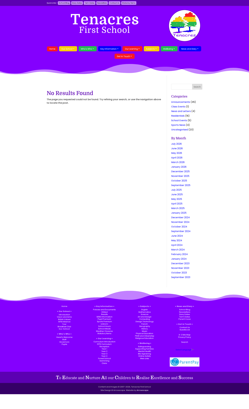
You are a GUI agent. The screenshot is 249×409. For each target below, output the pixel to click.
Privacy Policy (184, 337)
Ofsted (104, 312)
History (144, 328)
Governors (64, 342)
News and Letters (181, 111)
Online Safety (144, 356)
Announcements (180, 102)
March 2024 (178, 249)
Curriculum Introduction (104, 341)
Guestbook (185, 329)
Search (184, 342)
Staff (64, 339)
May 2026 (176, 153)
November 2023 (180, 268)
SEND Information (104, 317)
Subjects (150, 48)
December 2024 (180, 217)
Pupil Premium (104, 319)
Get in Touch (123, 56)
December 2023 (180, 263)
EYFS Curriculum (104, 344)
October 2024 (179, 226)
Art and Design (144, 317)
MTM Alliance (64, 321)
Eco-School (64, 329)
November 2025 (180, 176)
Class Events (178, 106)
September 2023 (180, 277)
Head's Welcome (64, 337)
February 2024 (179, 254)
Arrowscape (142, 390)
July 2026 (176, 143)
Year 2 (104, 351)
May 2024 (176, 240)
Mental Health (144, 351)
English (144, 309)
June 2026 (177, 148)
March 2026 (178, 162)
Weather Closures (104, 331)
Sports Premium (104, 321)
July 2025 (176, 189)
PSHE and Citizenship (144, 336)
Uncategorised (179, 129)
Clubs (104, 363)
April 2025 (176, 203)
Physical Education (144, 333)
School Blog (64, 3)
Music (144, 331)
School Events (179, 120)
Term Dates (90, 3)
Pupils (64, 344)
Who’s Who (86, 48)
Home (52, 48)
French (144, 324)
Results (104, 314)
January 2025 (178, 212)
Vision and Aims (64, 317)
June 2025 (177, 194)
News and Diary (189, 48)
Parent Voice (185, 319)
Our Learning (131, 48)
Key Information (108, 48)
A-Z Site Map (184, 335)
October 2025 (179, 180)
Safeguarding (144, 346)
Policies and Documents (104, 309)
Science (144, 314)
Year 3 (104, 354)
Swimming (104, 361)
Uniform (104, 324)
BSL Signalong (144, 354)
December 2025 (180, 171)
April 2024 (177, 245)
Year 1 (104, 349)
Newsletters (102, 3)
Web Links (144, 358)
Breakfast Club (64, 326)
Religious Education (144, 338)
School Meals (104, 328)
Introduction (64, 314)
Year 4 (104, 356)
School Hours (104, 326)
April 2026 (176, 157)
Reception (104, 346)
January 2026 (178, 166)
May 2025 (176, 199)
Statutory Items (128, 3)
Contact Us (114, 3)
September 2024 (180, 231)
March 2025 (178, 208)
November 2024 (180, 222)
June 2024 (177, 235)
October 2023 (179, 272)
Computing (144, 319)
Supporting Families (144, 349)
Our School (66, 48)
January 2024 (179, 258)
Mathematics (144, 312)
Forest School (104, 358)
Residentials (178, 115)
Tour (64, 324)
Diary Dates (77, 3)
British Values (64, 319)
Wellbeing (168, 48)
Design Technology (145, 321)
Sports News (178, 125)
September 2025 (180, 185)
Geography (144, 326)
